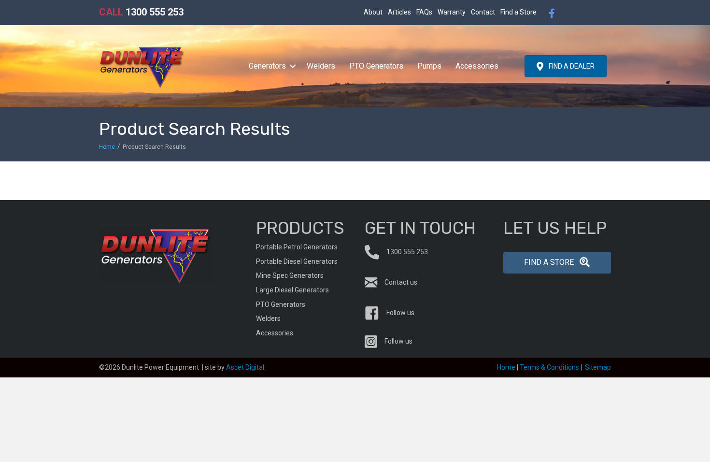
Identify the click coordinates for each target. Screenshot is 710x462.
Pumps (429, 66)
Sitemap (598, 367)
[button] (292, 66)
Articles (399, 12)
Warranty (452, 12)
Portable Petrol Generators (297, 247)
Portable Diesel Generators (297, 261)
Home (107, 147)
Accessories (476, 66)
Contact (483, 12)
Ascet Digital (245, 367)
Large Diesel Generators (292, 290)
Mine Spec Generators (290, 275)
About (373, 12)
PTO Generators (376, 66)
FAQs (424, 12)
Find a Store (518, 12)
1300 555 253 (141, 12)
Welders (321, 66)
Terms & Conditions (549, 367)
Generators (267, 66)
